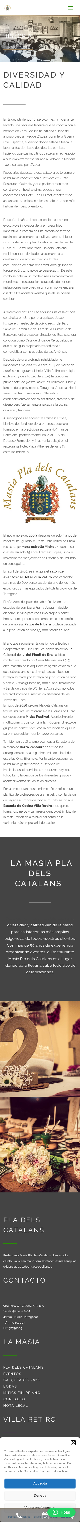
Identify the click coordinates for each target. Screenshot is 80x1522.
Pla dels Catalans (23, 1367)
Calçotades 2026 (21, 1380)
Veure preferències (40, 1508)
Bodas (10, 1386)
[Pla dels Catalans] (10, 7)
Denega (40, 1496)
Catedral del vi (14, 655)
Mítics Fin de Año (22, 1393)
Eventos (12, 1374)
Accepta (40, 1483)
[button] (73, 1442)
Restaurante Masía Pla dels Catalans (39, 918)
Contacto (14, 1399)
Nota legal (15, 1405)
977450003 (17, 1322)
